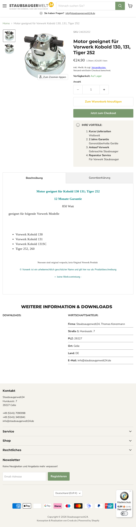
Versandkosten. (99, 67)
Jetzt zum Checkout (103, 113)
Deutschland (66, 493)
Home (6, 23)
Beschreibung (34, 178)
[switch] (124, 513)
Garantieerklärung (99, 178)
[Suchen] (120, 6)
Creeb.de (72, 520)
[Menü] (130, 492)
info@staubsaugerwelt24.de (80, 13)
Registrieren (59, 476)
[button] (9, 36)
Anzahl (77, 82)
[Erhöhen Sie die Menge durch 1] (104, 89)
